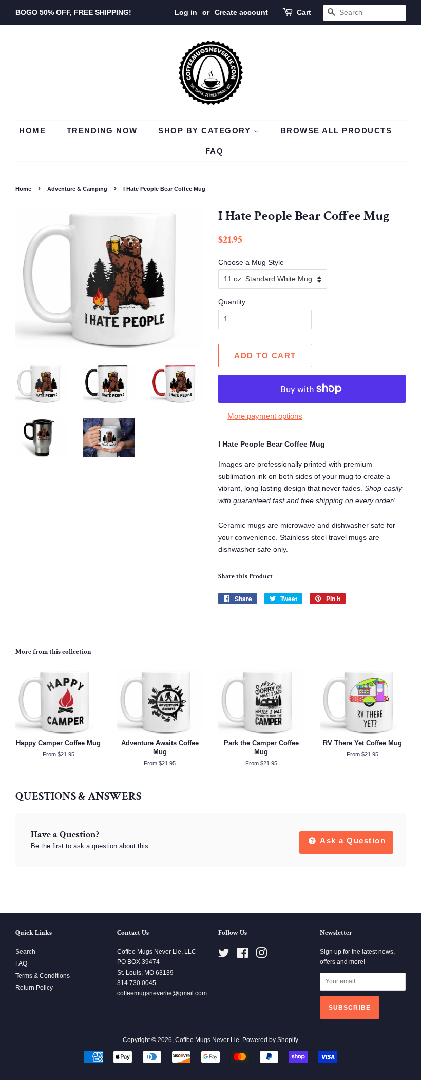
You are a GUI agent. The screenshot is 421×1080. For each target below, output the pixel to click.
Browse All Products (336, 130)
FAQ (214, 151)
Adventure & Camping (77, 189)
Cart (304, 12)
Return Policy (34, 987)
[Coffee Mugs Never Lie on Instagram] (261, 955)
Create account (241, 12)
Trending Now (102, 130)
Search (25, 951)
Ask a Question (352, 840)
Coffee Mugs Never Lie (207, 1040)
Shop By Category (206, 130)
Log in (186, 12)
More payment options (264, 416)
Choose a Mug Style (251, 262)
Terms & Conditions (42, 975)
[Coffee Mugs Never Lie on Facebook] (242, 955)
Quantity (231, 302)
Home (32, 130)
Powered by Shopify (270, 1040)
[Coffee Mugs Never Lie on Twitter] (223, 955)
